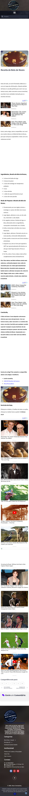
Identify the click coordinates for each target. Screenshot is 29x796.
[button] (14, 12)
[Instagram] (14, 771)
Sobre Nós (7, 754)
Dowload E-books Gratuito (10, 744)
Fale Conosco (7, 756)
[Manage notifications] (26, 793)
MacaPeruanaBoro (9, 384)
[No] (27, 791)
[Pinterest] (18, 771)
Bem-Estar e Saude (9, 740)
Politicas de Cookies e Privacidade (13, 751)
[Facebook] (11, 771)
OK (15, 793)
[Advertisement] (14, 34)
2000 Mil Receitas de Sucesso (12, 381)
